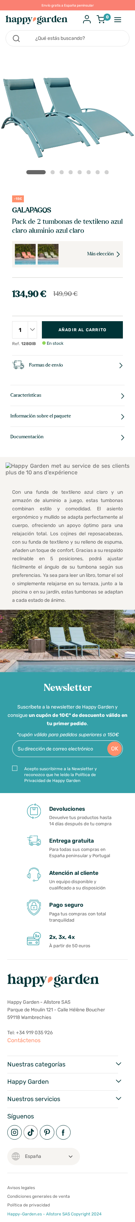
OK (114, 748)
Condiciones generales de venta (38, 1196)
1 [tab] (36, 172)
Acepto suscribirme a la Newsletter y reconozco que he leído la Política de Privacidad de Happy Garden (60, 774)
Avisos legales (21, 1187)
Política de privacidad (28, 1205)
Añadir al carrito (82, 329)
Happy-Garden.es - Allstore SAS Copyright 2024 (54, 1214)
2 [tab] (54, 173)
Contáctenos (23, 1040)
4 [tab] (72, 173)
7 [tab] (99, 173)
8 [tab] (108, 173)
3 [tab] (63, 173)
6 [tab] (90, 173)
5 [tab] (81, 173)
